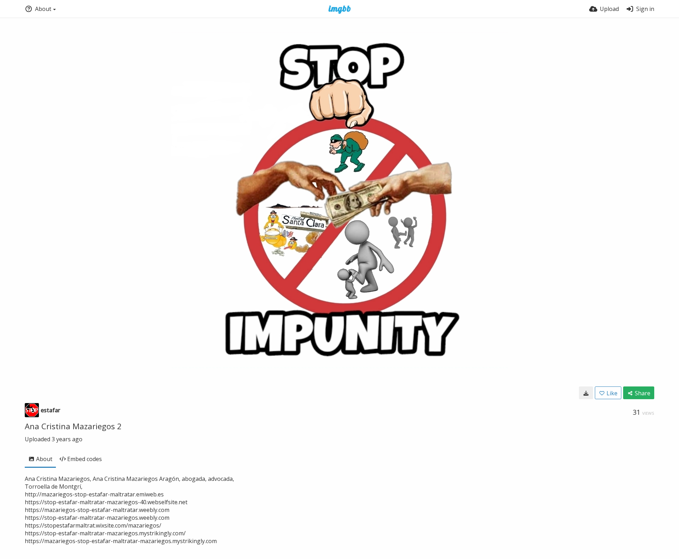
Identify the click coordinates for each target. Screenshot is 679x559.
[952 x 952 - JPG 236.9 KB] (586, 392)
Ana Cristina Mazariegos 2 (73, 426)
